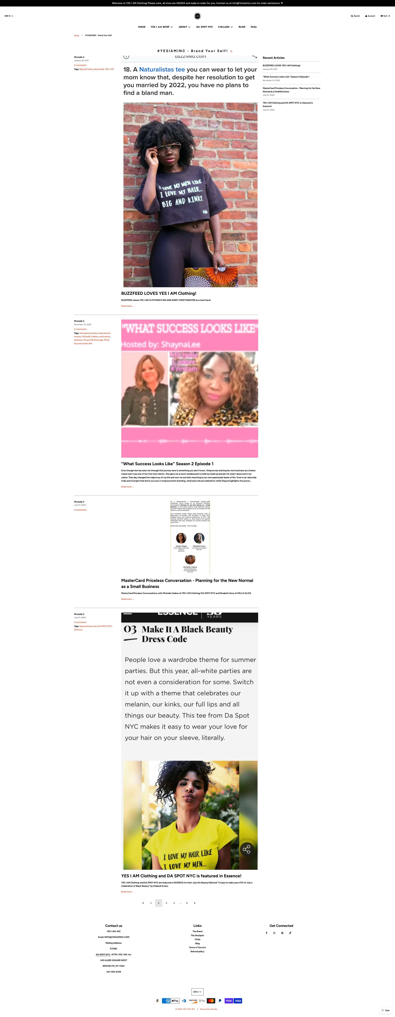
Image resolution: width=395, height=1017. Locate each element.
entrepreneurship (88, 333)
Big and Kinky (86, 69)
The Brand (197, 931)
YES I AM (109, 69)
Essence (78, 629)
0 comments (80, 65)
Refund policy (197, 951)
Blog (197, 943)
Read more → (127, 306)
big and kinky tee (88, 626)
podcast (78, 340)
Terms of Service (197, 947)
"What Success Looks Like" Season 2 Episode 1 (167, 463)
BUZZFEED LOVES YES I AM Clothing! (158, 293)
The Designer (197, 935)
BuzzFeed (99, 69)
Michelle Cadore (90, 336)
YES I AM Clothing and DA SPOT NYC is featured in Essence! (181, 875)
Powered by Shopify (208, 1009)
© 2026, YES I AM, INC (185, 1009)
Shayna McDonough (93, 340)
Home (76, 35)
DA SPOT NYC (204, 27)
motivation (104, 336)
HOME (142, 27)
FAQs (254, 27)
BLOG (242, 27)
